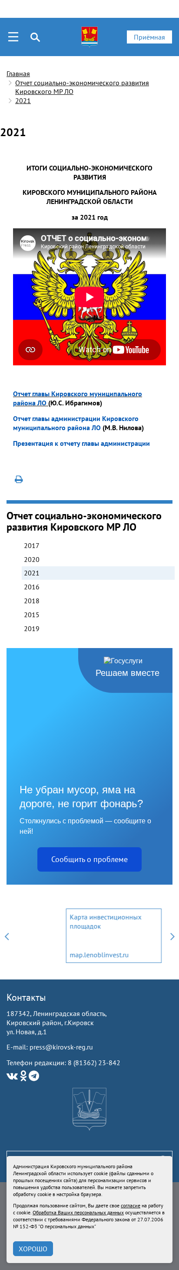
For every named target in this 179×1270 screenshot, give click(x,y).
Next (172, 936)
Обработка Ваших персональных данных (78, 1212)
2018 (32, 600)
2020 (32, 559)
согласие (130, 1205)
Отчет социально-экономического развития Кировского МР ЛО (82, 87)
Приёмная (149, 37)
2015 (32, 614)
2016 (32, 586)
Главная (18, 73)
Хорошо (33, 1248)
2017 (32, 545)
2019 (32, 628)
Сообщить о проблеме (89, 859)
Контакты (26, 997)
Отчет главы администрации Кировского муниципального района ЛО (76, 423)
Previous (6, 936)
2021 (23, 100)
